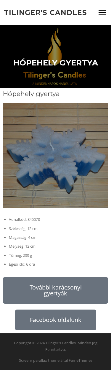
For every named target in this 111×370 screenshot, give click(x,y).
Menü (102, 12)
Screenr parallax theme (39, 360)
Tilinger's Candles (45, 12)
